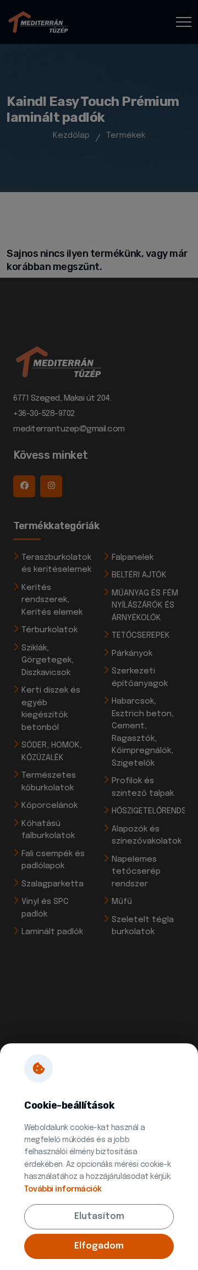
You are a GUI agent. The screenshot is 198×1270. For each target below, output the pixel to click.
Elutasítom (99, 1216)
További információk (63, 1189)
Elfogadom (99, 1246)
